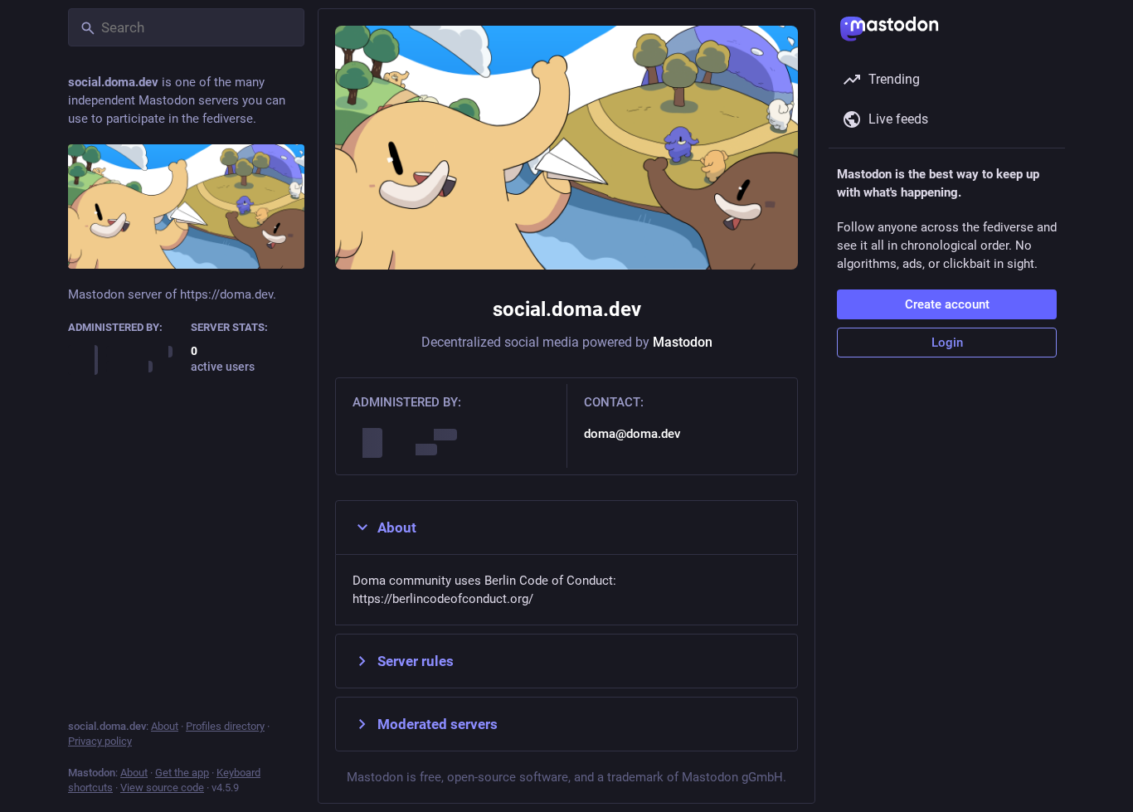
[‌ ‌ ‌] (125, 359)
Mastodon (682, 342)
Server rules (415, 661)
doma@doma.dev (632, 433)
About (396, 527)
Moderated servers (437, 724)
